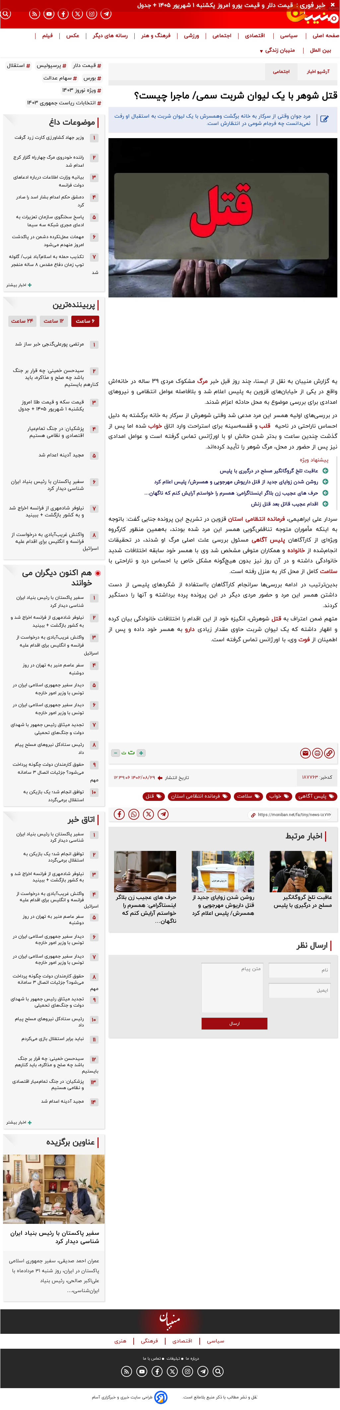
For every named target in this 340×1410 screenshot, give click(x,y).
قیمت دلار (84, 65)
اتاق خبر (81, 820)
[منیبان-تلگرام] (106, 13)
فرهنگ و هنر (155, 36)
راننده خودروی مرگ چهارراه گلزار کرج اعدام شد (48, 161)
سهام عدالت (57, 78)
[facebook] (119, 814)
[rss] (34, 13)
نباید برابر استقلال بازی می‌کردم (53, 1039)
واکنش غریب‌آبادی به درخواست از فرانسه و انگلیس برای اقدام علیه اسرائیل (55, 541)
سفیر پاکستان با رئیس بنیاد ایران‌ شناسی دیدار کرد (47, 485)
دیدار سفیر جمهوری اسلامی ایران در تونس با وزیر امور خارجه (48, 689)
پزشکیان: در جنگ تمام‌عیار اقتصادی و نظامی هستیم (55, 432)
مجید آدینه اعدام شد (61, 455)
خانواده (296, 551)
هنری (121, 1341)
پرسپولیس (49, 65)
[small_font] (115, 753)
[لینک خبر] (329, 753)
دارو (190, 629)
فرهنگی (150, 1341)
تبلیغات (173, 1358)
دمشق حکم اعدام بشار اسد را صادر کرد (50, 201)
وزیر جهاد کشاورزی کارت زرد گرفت (49, 137)
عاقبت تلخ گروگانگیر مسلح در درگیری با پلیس (269, 471)
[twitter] (148, 814)
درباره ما (192, 1358)
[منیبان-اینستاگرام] (91, 13)
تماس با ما (152, 1358)
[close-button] (334, 5)
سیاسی (289, 36)
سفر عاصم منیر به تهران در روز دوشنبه (53, 669)
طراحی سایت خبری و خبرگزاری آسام (122, 1397)
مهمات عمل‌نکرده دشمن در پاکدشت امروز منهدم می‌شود (48, 241)
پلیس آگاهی (268, 540)
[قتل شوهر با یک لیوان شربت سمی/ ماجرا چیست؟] (163, 814)
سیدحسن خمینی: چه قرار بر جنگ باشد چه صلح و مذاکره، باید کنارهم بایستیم (56, 377)
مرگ (202, 381)
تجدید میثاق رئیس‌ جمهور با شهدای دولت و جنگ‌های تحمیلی (47, 729)
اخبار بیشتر (16, 285)
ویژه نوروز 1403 (79, 90)
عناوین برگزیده (70, 1142)
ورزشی (191, 36)
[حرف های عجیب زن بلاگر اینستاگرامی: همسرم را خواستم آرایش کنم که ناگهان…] (145, 871)
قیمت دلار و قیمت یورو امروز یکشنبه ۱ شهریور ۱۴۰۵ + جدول (215, 5)
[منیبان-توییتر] (77, 13)
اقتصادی (256, 36)
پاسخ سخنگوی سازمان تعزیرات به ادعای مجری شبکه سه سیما (50, 221)
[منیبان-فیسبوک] (63, 13)
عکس (72, 36)
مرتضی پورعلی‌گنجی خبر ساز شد (49, 344)
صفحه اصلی (326, 36)
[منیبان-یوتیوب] (48, 13)
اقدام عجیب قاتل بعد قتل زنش (284, 504)
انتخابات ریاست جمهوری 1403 (61, 103)
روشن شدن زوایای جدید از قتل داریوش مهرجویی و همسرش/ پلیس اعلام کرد (236, 482)
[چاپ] (317, 753)
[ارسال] (305, 753)
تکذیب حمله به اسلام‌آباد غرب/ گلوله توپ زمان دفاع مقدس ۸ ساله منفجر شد (54, 265)
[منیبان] (288, 14)
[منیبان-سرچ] (218, 1371)
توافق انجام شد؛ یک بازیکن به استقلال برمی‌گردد (53, 796)
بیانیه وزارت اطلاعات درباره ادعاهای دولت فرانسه (48, 181)
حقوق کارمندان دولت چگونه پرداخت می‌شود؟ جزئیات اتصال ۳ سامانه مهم (56, 772)
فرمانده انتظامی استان (256, 519)
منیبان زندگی (280, 51)
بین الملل (321, 51)
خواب (155, 426)
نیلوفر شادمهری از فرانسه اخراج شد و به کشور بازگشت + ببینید (46, 512)
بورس (90, 78)
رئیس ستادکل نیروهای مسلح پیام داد (49, 749)
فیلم (47, 36)
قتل (276, 619)
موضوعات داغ (72, 123)
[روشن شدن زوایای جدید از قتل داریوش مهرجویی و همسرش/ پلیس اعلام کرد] (223, 871)
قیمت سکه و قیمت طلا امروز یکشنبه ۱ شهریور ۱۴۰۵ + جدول (51, 406)
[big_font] (141, 753)
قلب (264, 426)
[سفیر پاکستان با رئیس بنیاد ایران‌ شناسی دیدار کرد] (53, 1189)
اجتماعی (222, 36)
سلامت (328, 571)
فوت (304, 640)
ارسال (235, 1023)
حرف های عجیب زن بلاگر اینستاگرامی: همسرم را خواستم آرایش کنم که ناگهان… (231, 493)
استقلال (16, 65)
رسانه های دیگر (110, 36)
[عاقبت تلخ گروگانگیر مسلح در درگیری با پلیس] (301, 871)
